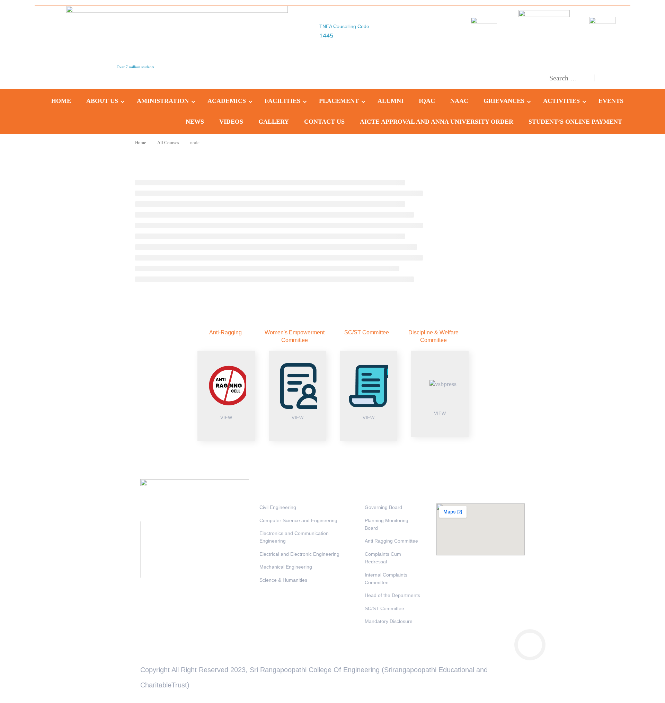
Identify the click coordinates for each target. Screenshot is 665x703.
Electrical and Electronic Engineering (299, 554)
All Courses (168, 142)
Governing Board (383, 507)
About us (102, 100)
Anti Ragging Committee (391, 541)
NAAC (459, 100)
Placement (339, 100)
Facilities (282, 100)
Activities (561, 100)
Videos (231, 121)
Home (61, 100)
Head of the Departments (392, 595)
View (226, 417)
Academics (226, 100)
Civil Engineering (277, 507)
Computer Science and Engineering (298, 520)
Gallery (273, 121)
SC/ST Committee (384, 608)
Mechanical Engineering (285, 567)
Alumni (391, 100)
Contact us (324, 121)
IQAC (427, 100)
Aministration (163, 100)
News (195, 121)
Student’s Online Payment (575, 121)
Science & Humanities (283, 580)
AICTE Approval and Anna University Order (436, 121)
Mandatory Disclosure (389, 621)
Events (610, 100)
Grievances (504, 100)
